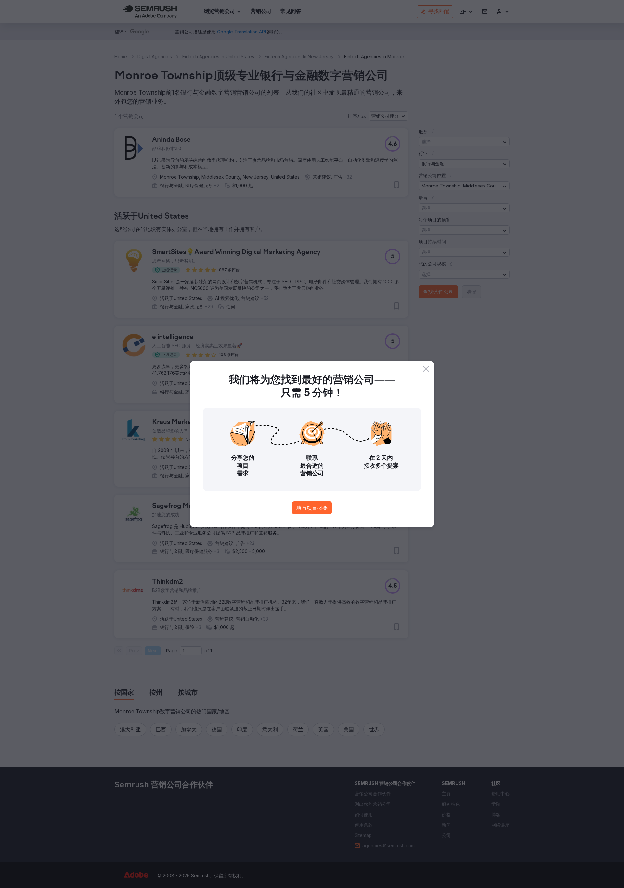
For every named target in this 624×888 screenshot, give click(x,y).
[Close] (426, 369)
